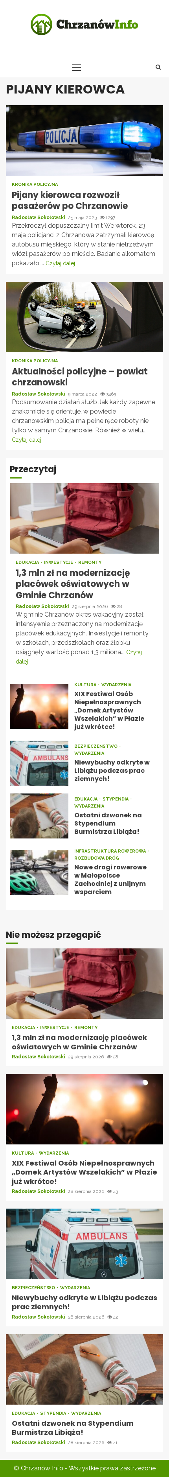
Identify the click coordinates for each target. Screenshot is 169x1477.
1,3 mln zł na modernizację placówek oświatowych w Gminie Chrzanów (84, 518)
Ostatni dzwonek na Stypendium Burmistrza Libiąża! (39, 815)
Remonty (89, 562)
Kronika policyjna (35, 184)
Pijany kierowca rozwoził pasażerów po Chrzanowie (84, 140)
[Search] (158, 66)
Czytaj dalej (60, 263)
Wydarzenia (116, 685)
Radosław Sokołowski (39, 217)
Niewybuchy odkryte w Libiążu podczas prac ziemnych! (39, 763)
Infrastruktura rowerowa (110, 851)
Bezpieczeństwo (96, 746)
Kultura (85, 685)
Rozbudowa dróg (96, 858)
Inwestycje (59, 562)
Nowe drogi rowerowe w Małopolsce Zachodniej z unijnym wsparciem (39, 872)
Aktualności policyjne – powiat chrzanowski (84, 317)
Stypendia (116, 799)
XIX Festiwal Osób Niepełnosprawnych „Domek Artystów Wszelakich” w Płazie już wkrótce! (39, 706)
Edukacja (28, 562)
